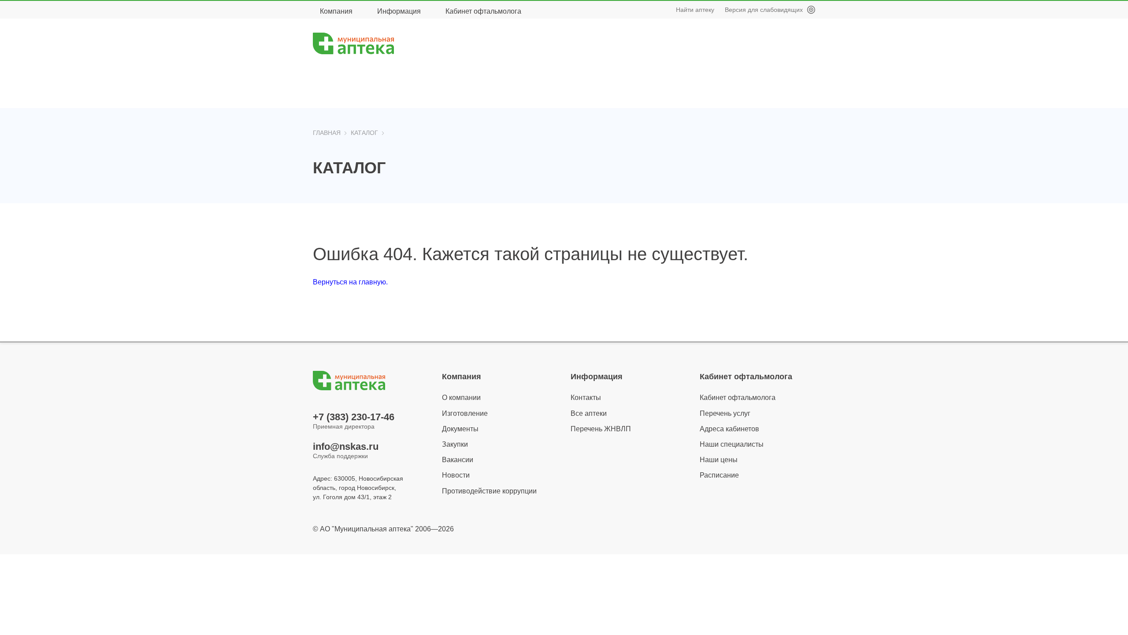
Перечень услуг (725, 413)
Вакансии (457, 459)
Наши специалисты (732, 444)
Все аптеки (589, 413)
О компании (461, 397)
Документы (460, 429)
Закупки (455, 444)
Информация (399, 11)
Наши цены (719, 459)
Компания (336, 11)
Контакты (586, 397)
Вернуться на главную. (350, 282)
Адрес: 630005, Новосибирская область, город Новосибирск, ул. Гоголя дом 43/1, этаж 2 (358, 488)
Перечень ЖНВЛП (601, 429)
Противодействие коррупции (489, 491)
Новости (456, 475)
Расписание (719, 475)
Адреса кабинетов (729, 429)
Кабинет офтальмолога (483, 11)
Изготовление (465, 413)
